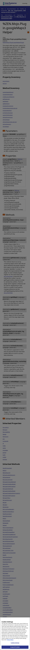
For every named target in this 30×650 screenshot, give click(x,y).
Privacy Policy (10, 639)
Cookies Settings (15, 643)
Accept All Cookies (15, 647)
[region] (15, 633)
